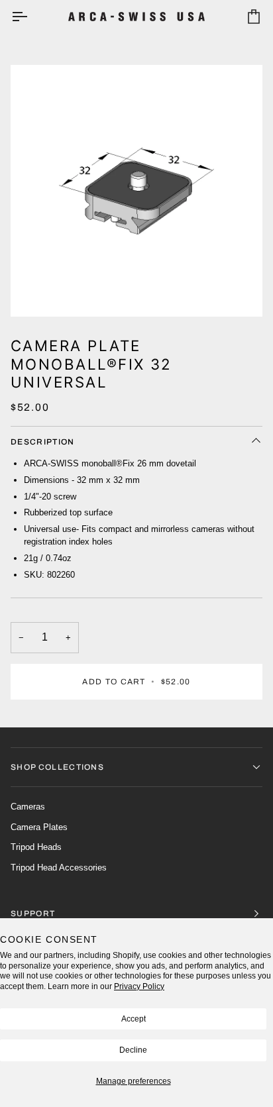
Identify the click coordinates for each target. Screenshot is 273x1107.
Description (43, 442)
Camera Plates (39, 827)
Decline (133, 1050)
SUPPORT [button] (33, 913)
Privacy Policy (139, 986)
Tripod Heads (36, 847)
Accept (133, 1019)
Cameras (28, 807)
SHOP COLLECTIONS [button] (57, 767)
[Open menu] (31, 16)
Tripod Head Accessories (59, 867)
